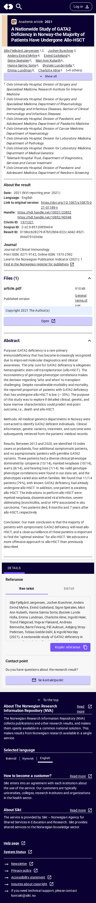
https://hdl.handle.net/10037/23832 (44, 212)
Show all (51, 76)
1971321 (27, 222)
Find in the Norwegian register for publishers (36, 264)
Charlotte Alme (49, 70)
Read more (81, 709)
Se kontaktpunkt (50, 680)
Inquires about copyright (29, 884)
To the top (50, 700)
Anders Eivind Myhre (22, 55)
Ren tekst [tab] (26, 588)
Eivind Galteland (56, 55)
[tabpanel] (48, 618)
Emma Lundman (19, 70)
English (45, 758)
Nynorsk (28, 758)
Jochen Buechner (60, 51)
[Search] (19, 6)
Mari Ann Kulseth (48, 60)
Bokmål (11, 758)
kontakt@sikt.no (23, 895)
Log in (78, 6)
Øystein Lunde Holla (57, 65)
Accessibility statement (28, 877)
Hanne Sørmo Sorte (21, 65)
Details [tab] (14, 568)
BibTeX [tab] (69, 588)
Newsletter (19, 864)
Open (45, 321)
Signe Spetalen (18, 60)
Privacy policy (21, 870)
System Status (15, 852)
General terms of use (81, 299)
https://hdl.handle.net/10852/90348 (44, 217)
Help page (11, 843)
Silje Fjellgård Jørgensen (21, 51)
